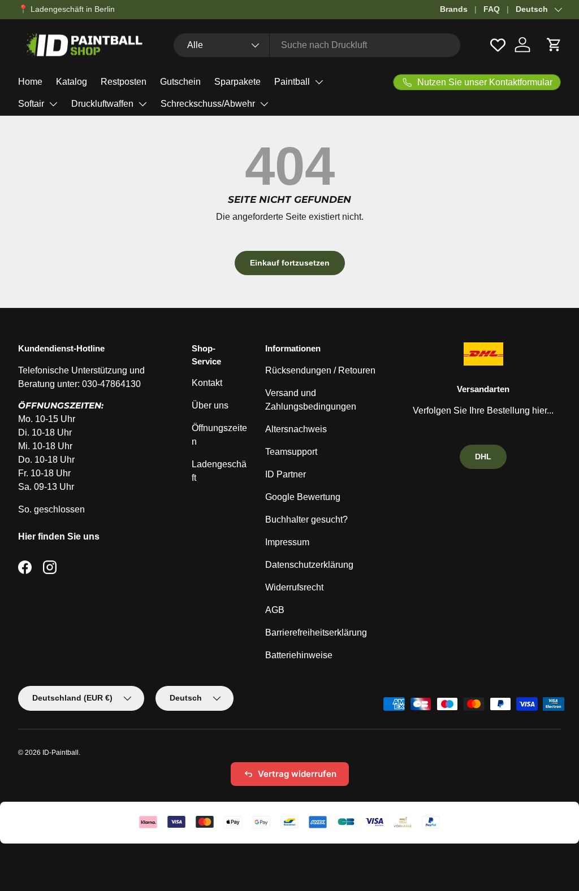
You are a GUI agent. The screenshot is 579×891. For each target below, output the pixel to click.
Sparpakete (237, 81)
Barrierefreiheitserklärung (316, 632)
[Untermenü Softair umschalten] (53, 104)
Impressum (287, 542)
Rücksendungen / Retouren (320, 370)
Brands (454, 9)
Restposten (123, 81)
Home (30, 81)
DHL (483, 456)
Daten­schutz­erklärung (309, 565)
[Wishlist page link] (497, 45)
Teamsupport (291, 452)
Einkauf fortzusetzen (290, 262)
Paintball (292, 81)
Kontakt (207, 383)
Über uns (210, 405)
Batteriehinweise (298, 655)
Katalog (71, 81)
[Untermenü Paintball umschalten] (319, 82)
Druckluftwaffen (102, 103)
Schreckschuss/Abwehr (208, 103)
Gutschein (180, 81)
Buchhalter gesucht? (306, 519)
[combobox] (317, 45)
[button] (554, 44)
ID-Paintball (60, 753)
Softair (31, 103)
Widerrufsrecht (294, 587)
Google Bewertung (302, 497)
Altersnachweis (296, 429)
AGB (274, 610)
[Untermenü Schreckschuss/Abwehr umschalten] (264, 104)
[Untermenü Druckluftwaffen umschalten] (142, 104)
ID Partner (285, 474)
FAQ (491, 9)
